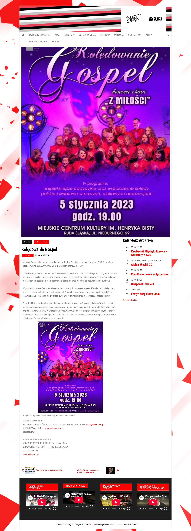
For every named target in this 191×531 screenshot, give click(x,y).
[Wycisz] (50, 508)
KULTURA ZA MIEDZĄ (87, 35)
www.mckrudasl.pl (53, 428)
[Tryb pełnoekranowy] (54, 508)
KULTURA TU (69, 35)
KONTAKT (56, 41)
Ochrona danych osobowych (127, 524)
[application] (42, 502)
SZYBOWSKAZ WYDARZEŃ (40, 35)
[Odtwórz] (29, 508)
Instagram (70, 524)
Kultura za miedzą (41, 242)
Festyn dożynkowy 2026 (145, 294)
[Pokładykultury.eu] (23, 35)
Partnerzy (89, 524)
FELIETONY (105, 35)
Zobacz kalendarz (130, 300)
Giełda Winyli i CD (141, 264)
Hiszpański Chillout (142, 284)
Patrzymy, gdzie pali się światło (49, 470)
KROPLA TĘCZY (134, 35)
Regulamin (80, 524)
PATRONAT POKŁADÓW (38, 41)
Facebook (60, 524)
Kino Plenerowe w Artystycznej (149, 274)
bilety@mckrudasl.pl (95, 424)
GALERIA (148, 35)
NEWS (57, 35)
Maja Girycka (43, 255)
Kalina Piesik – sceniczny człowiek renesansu (87, 471)
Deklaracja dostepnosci (104, 524)
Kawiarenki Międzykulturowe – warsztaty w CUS (149, 253)
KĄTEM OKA (119, 35)
